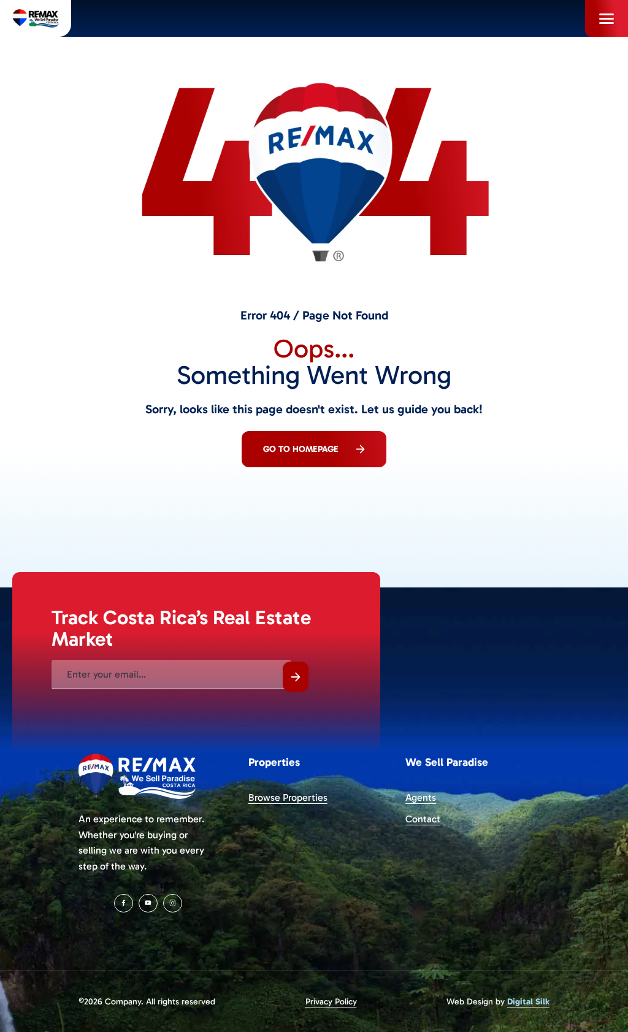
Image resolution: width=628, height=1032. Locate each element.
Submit (295, 677)
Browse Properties (287, 797)
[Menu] (606, 18)
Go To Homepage (301, 448)
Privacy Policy (331, 1001)
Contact (422, 819)
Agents (420, 797)
